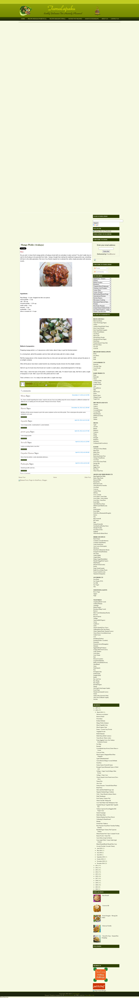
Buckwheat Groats (97, 483)
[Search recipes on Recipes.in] (99, 990)
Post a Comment (25, 473)
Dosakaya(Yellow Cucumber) (100, 640)
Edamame (95, 646)
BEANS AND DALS (98, 319)
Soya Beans (96, 579)
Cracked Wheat (97, 491)
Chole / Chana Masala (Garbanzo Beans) (106, 794)
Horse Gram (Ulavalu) (98, 328)
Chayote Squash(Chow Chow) (100, 627)
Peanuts (95, 417)
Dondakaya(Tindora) (98, 638)
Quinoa (95, 515)
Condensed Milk (97, 380)
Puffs (94, 357)
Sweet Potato (96, 690)
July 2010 (99, 855)
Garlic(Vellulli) (97, 555)
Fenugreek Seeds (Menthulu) (49, 383)
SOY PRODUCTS (98, 577)
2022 (96, 889)
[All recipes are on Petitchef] (99, 989)
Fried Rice (98, 763)
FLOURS (95, 447)
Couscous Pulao (100, 752)
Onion (94, 666)
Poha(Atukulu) (97, 509)
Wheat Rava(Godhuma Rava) (100, 533)
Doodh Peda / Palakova (102, 823)
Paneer (95, 393)
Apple (94, 425)
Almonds (95, 404)
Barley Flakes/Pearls (98, 478)
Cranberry (95, 432)
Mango (95, 434)
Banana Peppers (97, 607)
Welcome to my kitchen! (102, 714)
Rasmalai (98, 746)
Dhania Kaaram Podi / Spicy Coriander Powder (107, 833)
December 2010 (101, 863)
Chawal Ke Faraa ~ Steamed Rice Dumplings (110, 937)
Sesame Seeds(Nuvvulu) (99, 572)
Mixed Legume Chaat (101, 727)
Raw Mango (96, 681)
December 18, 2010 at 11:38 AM (80, 407)
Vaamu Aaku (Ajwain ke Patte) (100, 695)
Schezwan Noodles (107, 926)
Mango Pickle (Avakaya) (32, 244)
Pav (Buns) (96, 355)
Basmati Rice (96, 482)
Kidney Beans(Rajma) (98, 332)
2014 (96, 872)
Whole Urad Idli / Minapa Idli (103, 800)
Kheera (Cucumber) (98, 659)
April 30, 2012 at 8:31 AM (82, 463)
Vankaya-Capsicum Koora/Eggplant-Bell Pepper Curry (106, 809)
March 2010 (100, 712)
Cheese (95, 379)
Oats (94, 516)
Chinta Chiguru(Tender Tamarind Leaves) (103, 631)
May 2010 (99, 850)
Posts (97, 268)
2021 (96, 887)
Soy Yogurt (96, 585)
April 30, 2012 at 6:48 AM (82, 452)
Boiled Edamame (100, 733)
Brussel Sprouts (97, 616)
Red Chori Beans (97, 345)
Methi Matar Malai (101, 815)
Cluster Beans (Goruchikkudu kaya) (102, 633)
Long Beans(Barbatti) (98, 660)
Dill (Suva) (96, 548)
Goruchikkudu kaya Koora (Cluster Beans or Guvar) (107, 749)
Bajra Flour (96, 450)
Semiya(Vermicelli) (98, 524)
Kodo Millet (96, 502)
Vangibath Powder (100, 731)
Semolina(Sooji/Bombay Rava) (100, 526)
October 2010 (100, 859)
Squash (95, 686)
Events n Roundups (92, 19)
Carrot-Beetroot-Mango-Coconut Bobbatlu (106, 760)
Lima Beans (96, 333)
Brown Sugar (96, 592)
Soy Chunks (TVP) (98, 581)
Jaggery (95, 593)
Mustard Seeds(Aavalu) (99, 564)
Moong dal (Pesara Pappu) (99, 339)
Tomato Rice (99, 781)
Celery (95, 625)
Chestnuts (95, 408)
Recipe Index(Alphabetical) (37, 19)
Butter (94, 375)
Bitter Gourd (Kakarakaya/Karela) (101, 613)
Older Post (88, 477)
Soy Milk (95, 583)
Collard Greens (97, 635)
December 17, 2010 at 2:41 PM (80, 395)
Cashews (95, 406)
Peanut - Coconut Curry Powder (104, 729)
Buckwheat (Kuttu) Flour (99, 456)
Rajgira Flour (96, 467)
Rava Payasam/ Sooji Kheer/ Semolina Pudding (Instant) (107, 826)
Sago (94, 522)
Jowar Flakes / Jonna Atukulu (100, 498)
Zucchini (95, 699)
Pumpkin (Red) (97, 675)
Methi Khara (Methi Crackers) (103, 736)
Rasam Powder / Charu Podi (103, 836)
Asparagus (96, 605)
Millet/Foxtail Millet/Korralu (100, 505)
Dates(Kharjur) (97, 413)
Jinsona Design (69, 995)
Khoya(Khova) (97, 388)
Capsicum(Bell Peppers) (99, 620)
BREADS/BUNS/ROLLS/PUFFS (102, 352)
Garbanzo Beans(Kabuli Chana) (101, 326)
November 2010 (101, 861)
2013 (96, 870)
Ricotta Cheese (97, 395)
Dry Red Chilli (36, 383)
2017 (96, 878)
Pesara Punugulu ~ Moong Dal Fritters (109, 916)
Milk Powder (96, 391)
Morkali (98, 821)
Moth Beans (96, 341)
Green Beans (96, 653)
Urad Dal (95, 348)
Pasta (94, 507)
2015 (96, 874)
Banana (95, 428)
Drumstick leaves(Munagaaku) (100, 644)
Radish (95, 677)
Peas (94, 670)
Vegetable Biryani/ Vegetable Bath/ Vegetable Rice (107, 805)
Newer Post (22, 477)
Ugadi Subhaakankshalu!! (102, 758)
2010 (96, 710)
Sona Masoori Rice (98, 529)
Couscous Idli (105, 905)
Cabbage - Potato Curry (102, 775)
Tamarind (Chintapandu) (99, 574)
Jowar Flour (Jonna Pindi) (99, 461)
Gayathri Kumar (27, 453)
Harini (23, 408)
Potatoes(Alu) (96, 673)
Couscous (95, 489)
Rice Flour (96, 469)
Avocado (95, 426)
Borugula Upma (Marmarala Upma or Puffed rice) (107, 768)
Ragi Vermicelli (97, 518)
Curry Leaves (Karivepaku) (100, 546)
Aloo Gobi (99, 783)
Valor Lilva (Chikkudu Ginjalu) (101, 697)
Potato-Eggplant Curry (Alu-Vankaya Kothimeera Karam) (105, 741)
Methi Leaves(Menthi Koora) (100, 662)
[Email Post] (46, 385)
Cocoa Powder (97, 368)
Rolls (94, 359)
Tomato (95, 693)
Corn (94, 636)
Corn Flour (96, 459)
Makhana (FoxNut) (98, 415)
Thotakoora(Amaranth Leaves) (100, 692)
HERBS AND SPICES (99, 537)
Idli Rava (95, 493)
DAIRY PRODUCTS (99, 373)
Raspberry (95, 439)
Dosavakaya (99, 718)
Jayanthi (24, 420)
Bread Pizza (99, 787)
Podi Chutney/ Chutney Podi (103, 798)
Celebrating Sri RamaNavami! (103, 819)
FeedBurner (111, 254)
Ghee (94, 386)
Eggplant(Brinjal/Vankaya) (99, 648)
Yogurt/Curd (96, 399)
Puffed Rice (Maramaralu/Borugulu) (102, 513)
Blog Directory (4, 997)
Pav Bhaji (98, 744)
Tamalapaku (70, 7)
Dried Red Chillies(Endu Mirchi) (101, 550)
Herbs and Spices (62, 383)
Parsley (95, 566)
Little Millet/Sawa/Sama (99, 504)
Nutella (95, 370)
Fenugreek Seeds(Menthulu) (100, 551)
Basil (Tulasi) (96, 539)
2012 (96, 867)
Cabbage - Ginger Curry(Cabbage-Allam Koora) (106, 772)
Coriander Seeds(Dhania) (99, 542)
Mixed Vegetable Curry (102, 725)
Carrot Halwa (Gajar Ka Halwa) (104, 838)
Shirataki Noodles (97, 528)
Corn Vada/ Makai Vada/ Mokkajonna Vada (107, 802)
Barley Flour (96, 452)
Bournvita (95, 364)
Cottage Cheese (97, 382)
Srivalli (24, 442)
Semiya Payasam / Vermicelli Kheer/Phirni (106, 785)
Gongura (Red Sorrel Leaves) (100, 649)
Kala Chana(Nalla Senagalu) (100, 330)
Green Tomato (96, 655)
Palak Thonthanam (100, 796)
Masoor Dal (96, 335)
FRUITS (95, 423)
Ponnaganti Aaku (97, 671)
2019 (96, 882)
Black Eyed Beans (97, 321)
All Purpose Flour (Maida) (99, 448)
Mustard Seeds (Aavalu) (74, 383)
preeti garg (25, 431)
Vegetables (41, 385)
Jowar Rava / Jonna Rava (99, 500)
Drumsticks (96, 642)
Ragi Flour (96, 465)
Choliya (95, 324)
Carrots (95, 622)
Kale (94, 657)
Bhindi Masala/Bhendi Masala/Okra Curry (106, 844)
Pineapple (95, 437)
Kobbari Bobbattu (100, 721)
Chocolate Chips (97, 366)
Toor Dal (95, 346)
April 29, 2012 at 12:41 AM (82, 420)
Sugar (94, 595)
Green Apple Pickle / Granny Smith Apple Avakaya (106, 841)
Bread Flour (96, 454)
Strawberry (96, 441)
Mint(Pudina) (96, 562)
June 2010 (99, 852)
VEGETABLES (97, 600)
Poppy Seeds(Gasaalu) (98, 568)
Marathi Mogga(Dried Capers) (100, 561)
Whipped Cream (97, 397)
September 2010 (101, 857)
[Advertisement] (55, 228)
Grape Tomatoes (97, 651)
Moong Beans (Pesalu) (99, 337)
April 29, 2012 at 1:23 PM (82, 441)
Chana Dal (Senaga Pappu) (99, 322)
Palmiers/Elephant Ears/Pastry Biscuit (105, 817)
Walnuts (95, 419)
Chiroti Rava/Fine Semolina (100, 485)
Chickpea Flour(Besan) (99, 458)
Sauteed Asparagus (101, 813)
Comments (99, 272)
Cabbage (95, 618)
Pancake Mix (96, 463)
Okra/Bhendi (96, 664)
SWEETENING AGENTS (100, 590)
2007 (96, 708)
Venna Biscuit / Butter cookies (103, 738)
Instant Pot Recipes (75, 19)
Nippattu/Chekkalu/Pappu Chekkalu (105, 792)
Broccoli (95, 614)
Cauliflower (96, 624)
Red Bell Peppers (97, 684)
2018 (96, 880)
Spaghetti (95, 531)
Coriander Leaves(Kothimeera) (100, 540)
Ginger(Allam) (97, 557)
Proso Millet (96, 511)
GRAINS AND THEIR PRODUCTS (103, 474)
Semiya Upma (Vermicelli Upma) (104, 765)
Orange (95, 436)
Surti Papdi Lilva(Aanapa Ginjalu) (101, 688)
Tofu (94, 586)
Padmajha (25, 463)
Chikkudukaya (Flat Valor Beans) (101, 629)
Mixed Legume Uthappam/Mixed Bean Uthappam (105, 755)
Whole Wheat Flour (98, 471)
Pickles (84, 383)
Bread (94, 353)
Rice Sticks (96, 520)
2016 (96, 876)
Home (23, 19)
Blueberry (95, 430)
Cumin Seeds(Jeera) (98, 544)
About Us (105, 19)
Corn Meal (96, 487)
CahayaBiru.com (89, 995)
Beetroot (95, 611)
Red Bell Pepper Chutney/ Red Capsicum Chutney (106, 830)
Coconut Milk (96, 412)
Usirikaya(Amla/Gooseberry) (100, 443)
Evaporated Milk (97, 384)
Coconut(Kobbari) (97, 410)
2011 (96, 865)
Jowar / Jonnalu (97, 494)
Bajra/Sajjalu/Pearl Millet (99, 476)
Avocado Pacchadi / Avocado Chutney (105, 846)
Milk (94, 390)
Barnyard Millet (97, 480)
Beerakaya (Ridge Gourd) (99, 609)
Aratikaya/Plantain (97, 603)
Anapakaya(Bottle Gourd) (99, 602)
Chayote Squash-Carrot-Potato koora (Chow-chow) (107, 778)
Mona (23, 395)
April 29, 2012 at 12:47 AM (82, 431)
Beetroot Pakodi (100, 716)
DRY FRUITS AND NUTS (100, 402)
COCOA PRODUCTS (99, 362)
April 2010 (99, 848)
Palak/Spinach (96, 668)
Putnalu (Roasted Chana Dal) (100, 343)
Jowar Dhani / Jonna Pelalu (100, 496)
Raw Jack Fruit (97, 679)
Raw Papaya (96, 682)
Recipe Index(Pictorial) (57, 19)
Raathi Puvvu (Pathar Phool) (100, 570)
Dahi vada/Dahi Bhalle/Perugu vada (105, 790)
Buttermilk (96, 377)
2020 (96, 885)
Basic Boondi (105, 895)
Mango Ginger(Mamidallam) (100, 559)
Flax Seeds (96, 553)
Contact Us (115, 19)
